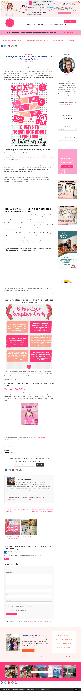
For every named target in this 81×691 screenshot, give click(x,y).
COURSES (31, 656)
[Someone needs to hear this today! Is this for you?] (26, 671)
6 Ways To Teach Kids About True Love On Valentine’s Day (29, 58)
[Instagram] (64, 118)
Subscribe (40, 464)
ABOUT (13, 656)
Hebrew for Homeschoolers (38, 491)
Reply (6, 558)
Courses (40, 24)
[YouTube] (69, 118)
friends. (33, 241)
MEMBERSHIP (22, 656)
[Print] (16, 47)
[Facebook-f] (69, 657)
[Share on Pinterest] (9, 47)
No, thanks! (42, 7)
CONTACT (45, 656)
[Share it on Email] (12, 47)
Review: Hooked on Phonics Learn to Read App (37, 40)
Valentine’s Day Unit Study (15, 389)
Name (8, 588)
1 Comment (26, 61)
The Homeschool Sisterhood (36, 493)
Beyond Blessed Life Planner (15, 495)
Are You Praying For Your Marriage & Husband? (11, 40)
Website (8, 600)
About (28, 24)
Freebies (56, 24)
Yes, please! (49, 7)
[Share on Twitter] (5, 47)
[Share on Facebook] (2, 47)
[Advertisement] (29, 195)
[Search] (75, 142)
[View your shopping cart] (79, 2)
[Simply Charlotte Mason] (67, 268)
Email (8, 594)
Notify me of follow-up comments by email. (20, 606)
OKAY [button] (76, 689)
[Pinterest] (66, 118)
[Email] (71, 118)
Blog (34, 24)
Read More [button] (48, 689)
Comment (9, 572)
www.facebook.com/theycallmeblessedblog (19, 499)
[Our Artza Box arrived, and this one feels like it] (11, 671)
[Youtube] (75, 657)
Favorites (63, 24)
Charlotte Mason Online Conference (17, 493)
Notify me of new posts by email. (17, 610)
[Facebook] (62, 118)
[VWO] (33, 7)
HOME (6, 656)
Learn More (70, 104)
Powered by (30, 7)
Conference (49, 24)
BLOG (38, 656)
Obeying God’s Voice (29, 536)
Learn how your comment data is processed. (39, 621)
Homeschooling (29, 54)
